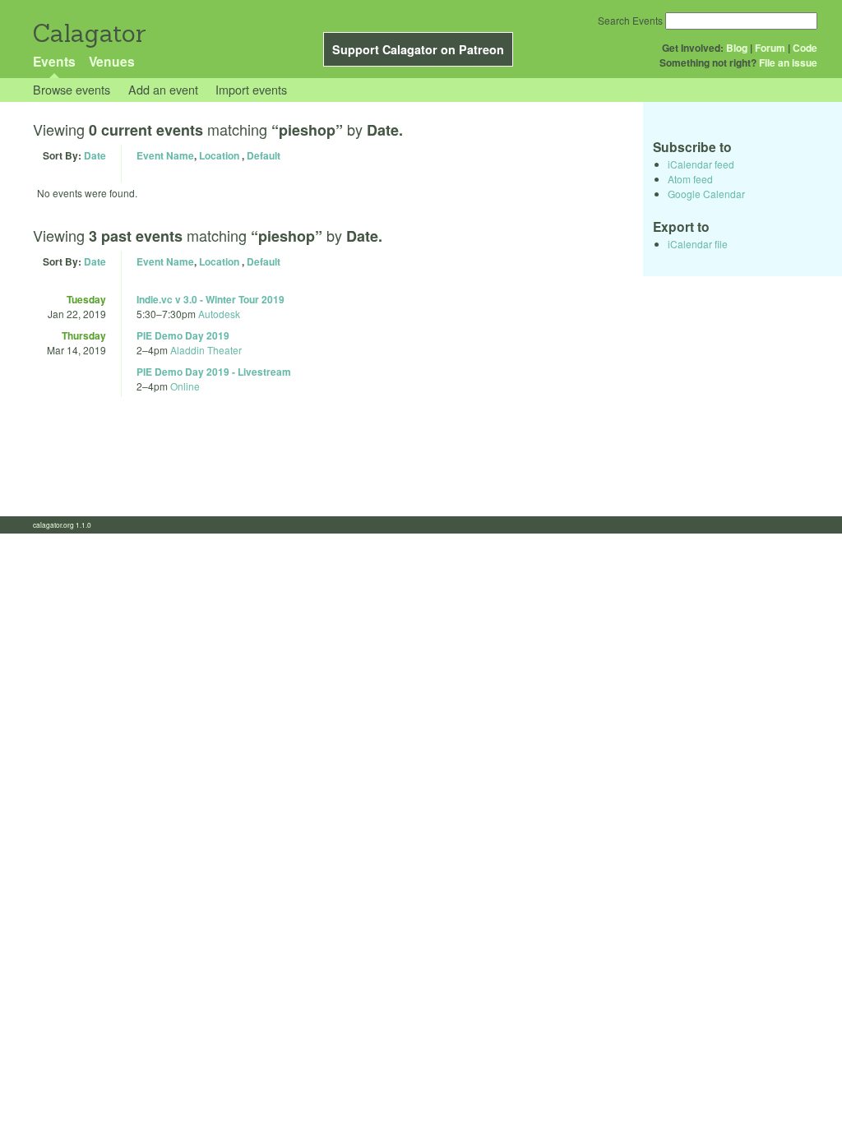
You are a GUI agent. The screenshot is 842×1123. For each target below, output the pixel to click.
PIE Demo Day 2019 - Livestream (213, 371)
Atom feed (690, 179)
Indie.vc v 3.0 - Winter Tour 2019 (210, 299)
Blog (736, 47)
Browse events (71, 89)
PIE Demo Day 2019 (182, 335)
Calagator (88, 33)
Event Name (165, 155)
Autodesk (219, 314)
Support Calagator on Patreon (418, 49)
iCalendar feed (701, 164)
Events (54, 61)
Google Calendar (706, 194)
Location (219, 155)
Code (805, 47)
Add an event (163, 89)
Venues (112, 61)
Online (185, 386)
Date (95, 155)
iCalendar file (698, 244)
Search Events (630, 20)
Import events (251, 89)
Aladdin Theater (206, 350)
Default (263, 155)
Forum (770, 47)
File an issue (788, 62)
